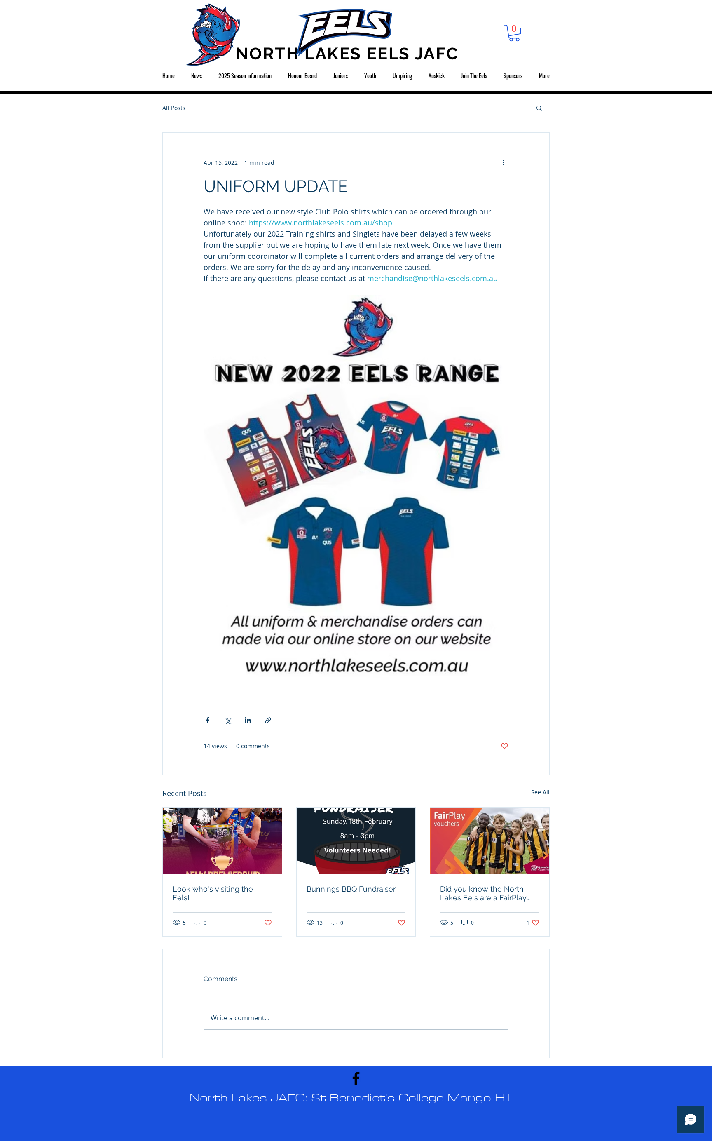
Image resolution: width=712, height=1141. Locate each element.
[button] (514, 33)
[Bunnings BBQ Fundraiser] (356, 841)
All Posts (173, 108)
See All (540, 792)
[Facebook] (356, 1078)
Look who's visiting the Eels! (213, 893)
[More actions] (503, 162)
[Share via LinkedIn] (248, 720)
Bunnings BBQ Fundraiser (351, 889)
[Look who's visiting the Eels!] (222, 841)
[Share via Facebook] (207, 720)
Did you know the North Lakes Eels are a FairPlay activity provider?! (483, 893)
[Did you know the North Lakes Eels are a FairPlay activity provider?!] (489, 841)
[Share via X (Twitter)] (228, 720)
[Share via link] (268, 720)
